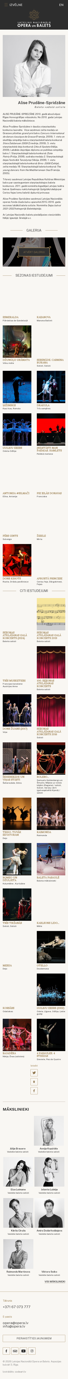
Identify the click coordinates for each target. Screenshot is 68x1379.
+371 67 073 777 (16, 1307)
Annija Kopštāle (48, 1150)
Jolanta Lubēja (49, 1191)
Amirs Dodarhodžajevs (49, 1232)
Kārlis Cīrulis (18, 1232)
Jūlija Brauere (17, 1150)
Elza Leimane (18, 1191)
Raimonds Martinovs (18, 1273)
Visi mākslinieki (55, 1281)
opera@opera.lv (15, 1323)
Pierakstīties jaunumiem (34, 1338)
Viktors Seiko (49, 1273)
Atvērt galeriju (34, 252)
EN (61, 5)
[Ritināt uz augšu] (60, 1371)
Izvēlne (15, 5)
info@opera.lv (14, 1326)
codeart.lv (20, 1371)
